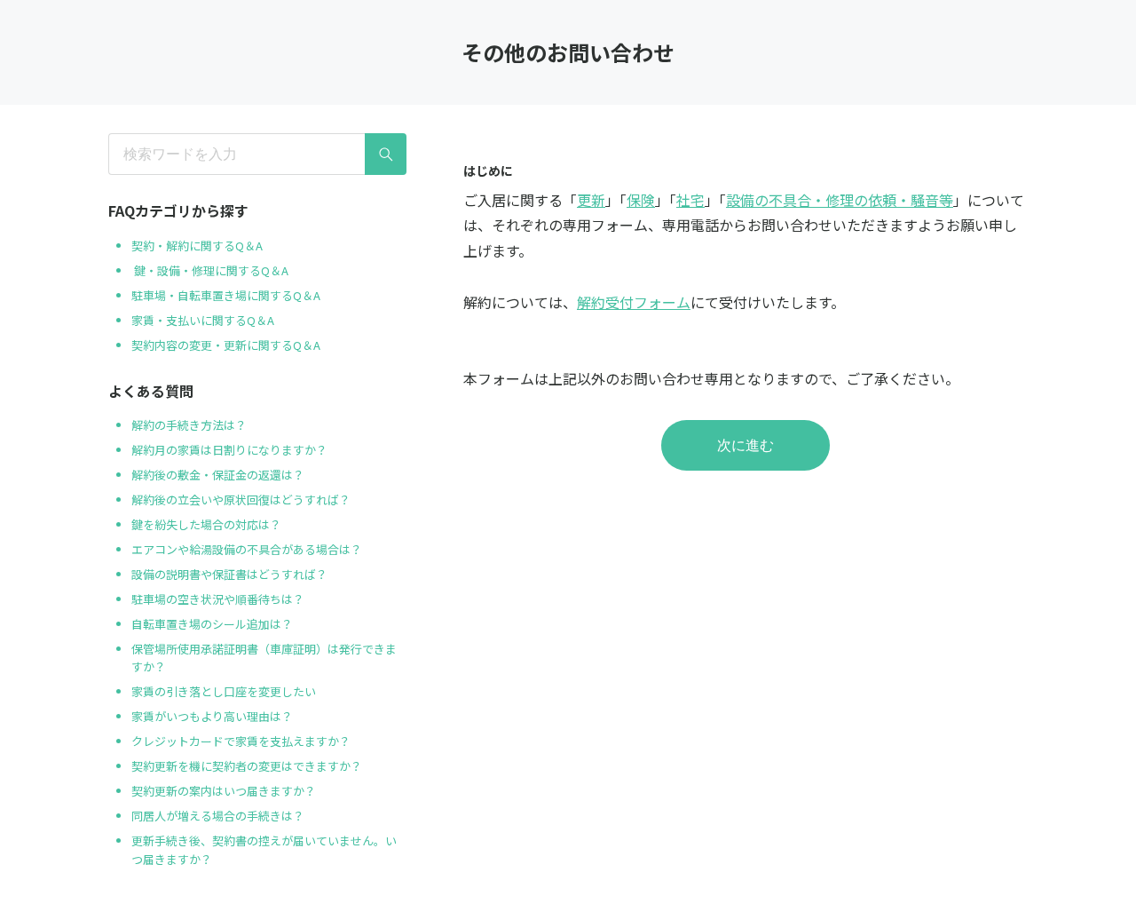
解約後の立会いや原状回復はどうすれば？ (241, 499)
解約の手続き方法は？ (189, 424)
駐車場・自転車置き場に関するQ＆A (225, 295)
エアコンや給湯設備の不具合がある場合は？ (246, 549)
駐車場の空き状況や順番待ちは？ (217, 599)
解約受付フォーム (633, 302)
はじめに (488, 170)
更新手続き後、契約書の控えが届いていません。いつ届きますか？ (264, 850)
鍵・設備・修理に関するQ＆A (209, 270)
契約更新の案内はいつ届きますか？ (223, 790)
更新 (591, 199)
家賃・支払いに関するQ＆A (202, 320)
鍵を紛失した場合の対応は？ (207, 524)
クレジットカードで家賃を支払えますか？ (241, 741)
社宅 (690, 199)
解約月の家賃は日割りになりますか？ (229, 449)
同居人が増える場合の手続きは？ (217, 815)
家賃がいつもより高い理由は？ (212, 716)
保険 (641, 199)
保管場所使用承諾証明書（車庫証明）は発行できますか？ (264, 658)
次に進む (745, 445)
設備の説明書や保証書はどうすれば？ (229, 574)
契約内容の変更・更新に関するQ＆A (225, 345)
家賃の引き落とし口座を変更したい (223, 691)
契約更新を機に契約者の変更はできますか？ (246, 765)
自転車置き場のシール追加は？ (212, 623)
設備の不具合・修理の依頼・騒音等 (839, 199)
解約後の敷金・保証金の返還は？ (217, 474)
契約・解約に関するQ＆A (197, 245)
